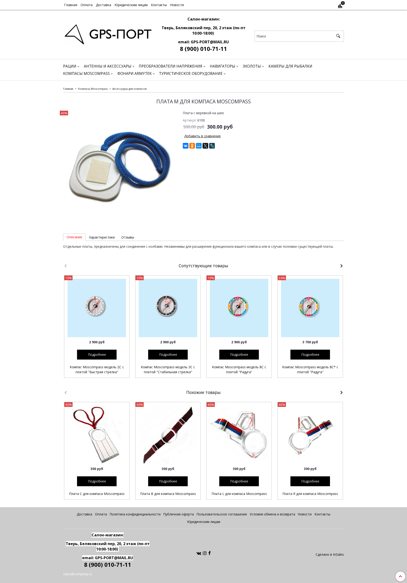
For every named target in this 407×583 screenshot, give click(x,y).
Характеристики (102, 237)
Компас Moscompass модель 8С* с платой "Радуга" (310, 369)
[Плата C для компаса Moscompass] (97, 434)
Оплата (87, 5)
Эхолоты (252, 66)
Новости (177, 5)
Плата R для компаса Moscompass (310, 493)
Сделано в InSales (330, 554)
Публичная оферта (178, 514)
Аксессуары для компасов (129, 88)
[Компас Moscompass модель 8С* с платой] (310, 308)
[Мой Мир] (199, 146)
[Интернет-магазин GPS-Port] (107, 33)
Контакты (159, 5)
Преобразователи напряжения (170, 66)
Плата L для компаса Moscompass (239, 493)
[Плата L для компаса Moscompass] (239, 434)
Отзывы (127, 237)
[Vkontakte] (198, 553)
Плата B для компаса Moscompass (168, 493)
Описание (74, 237)
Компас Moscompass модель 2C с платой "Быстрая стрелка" (97, 369)
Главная (70, 5)
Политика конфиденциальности (135, 514)
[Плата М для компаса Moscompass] (119, 167)
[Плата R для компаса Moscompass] (310, 434)
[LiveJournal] (212, 146)
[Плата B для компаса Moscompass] (168, 434)
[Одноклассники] (192, 146)
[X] (205, 146)
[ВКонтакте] (185, 146)
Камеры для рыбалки (290, 66)
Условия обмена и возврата (272, 514)
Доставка (103, 5)
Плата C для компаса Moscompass (97, 493)
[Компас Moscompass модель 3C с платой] (168, 308)
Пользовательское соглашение (221, 514)
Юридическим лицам (131, 5)
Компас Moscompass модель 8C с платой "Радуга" (239, 369)
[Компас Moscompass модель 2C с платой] (97, 308)
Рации (69, 66)
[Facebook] (209, 553)
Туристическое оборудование (191, 73)
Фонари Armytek (134, 73)
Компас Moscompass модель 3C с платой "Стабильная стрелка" (168, 369)
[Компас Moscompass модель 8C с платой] (239, 308)
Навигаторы (222, 66)
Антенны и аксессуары (107, 66)
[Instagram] (205, 553)
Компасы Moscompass (86, 73)
